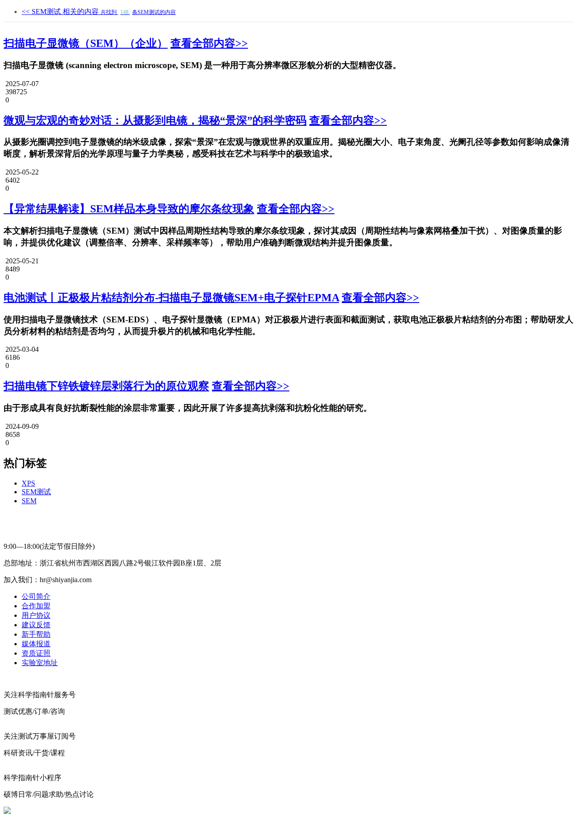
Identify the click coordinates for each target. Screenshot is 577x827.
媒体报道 (36, 644)
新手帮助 (36, 634)
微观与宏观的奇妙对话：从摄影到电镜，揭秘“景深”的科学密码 (155, 120)
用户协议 (36, 615)
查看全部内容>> (209, 43)
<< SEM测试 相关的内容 (99, 11)
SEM (29, 501)
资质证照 (36, 653)
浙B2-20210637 (222, 811)
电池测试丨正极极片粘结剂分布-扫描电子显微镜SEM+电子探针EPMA (171, 297)
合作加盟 (36, 606)
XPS (28, 483)
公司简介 (36, 596)
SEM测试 (36, 492)
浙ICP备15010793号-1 (283, 811)
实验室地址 (40, 662)
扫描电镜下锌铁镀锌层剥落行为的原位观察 (106, 386)
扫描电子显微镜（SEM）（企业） (86, 43)
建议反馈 (36, 625)
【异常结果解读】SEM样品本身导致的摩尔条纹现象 (129, 209)
